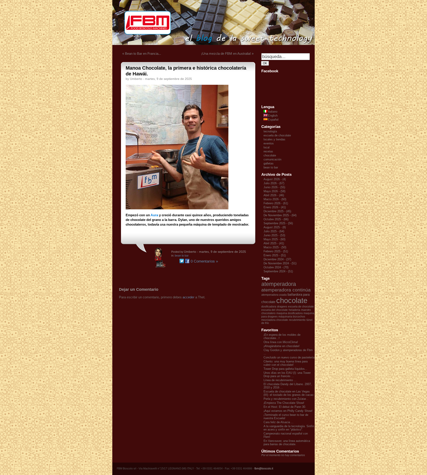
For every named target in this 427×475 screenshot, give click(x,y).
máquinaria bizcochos (291, 316)
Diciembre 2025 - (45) (277, 211)
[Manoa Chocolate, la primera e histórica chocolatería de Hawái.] (177, 208)
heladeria (294, 309)
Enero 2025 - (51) (275, 255)
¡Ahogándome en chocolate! (282, 346)
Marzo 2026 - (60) (275, 199)
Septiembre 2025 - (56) (278, 223)
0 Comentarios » (204, 261)
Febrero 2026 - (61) (276, 203)
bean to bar (182, 255)
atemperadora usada (274, 294)
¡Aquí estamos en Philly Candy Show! (288, 410)
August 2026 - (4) (275, 179)
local (267, 147)
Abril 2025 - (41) (274, 243)
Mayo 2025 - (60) (274, 239)
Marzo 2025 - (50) (275, 247)
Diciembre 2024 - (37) (277, 259)
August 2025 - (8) (275, 227)
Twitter (181, 261)
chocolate (270, 155)
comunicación (272, 159)
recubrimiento (297, 319)
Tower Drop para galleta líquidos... (285, 368)
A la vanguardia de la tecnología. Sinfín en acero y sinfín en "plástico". (289, 427)
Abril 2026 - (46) (274, 195)
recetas (268, 151)
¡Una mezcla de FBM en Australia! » (227, 53)
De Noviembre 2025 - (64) (280, 215)
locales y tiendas (274, 139)
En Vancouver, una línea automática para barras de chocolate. (287, 442)
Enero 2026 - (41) (275, 207)
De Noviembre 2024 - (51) (280, 263)
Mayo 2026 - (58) (274, 191)
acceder (188, 297)
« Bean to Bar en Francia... (141, 53)
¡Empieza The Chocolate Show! (284, 402)
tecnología (270, 131)
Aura (154, 215)
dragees (282, 306)
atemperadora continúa (286, 290)
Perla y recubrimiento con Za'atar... (286, 398)
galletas (269, 163)
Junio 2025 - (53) (274, 235)
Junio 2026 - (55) (274, 187)
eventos (269, 143)
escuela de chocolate (277, 135)
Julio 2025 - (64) (274, 231)
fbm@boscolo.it (263, 468)
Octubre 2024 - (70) (276, 267)
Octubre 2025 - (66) (276, 219)
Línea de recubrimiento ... (280, 380)
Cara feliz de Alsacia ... (279, 422)
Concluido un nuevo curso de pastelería (289, 357)
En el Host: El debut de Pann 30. (285, 406)
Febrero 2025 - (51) (276, 251)
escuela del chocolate (274, 309)
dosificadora (268, 306)
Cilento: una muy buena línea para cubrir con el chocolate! (286, 363)
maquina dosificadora (289, 313)
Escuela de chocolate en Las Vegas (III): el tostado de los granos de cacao (288, 393)
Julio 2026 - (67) (274, 183)
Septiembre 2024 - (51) (278, 271)
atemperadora (278, 284)
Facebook (187, 261)
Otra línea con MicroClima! (281, 342)
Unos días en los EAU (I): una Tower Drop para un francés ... (287, 374)
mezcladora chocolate (274, 319)
